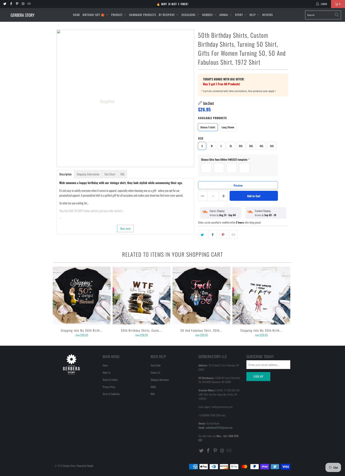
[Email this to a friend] (233, 234)
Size (200, 138)
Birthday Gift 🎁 (94, 15)
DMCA (153, 387)
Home (76, 15)
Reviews (267, 15)
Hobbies (208, 15)
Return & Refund (110, 380)
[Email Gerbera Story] (29, 4)
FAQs (153, 394)
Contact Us (155, 372)
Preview (238, 185)
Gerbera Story (69, 466)
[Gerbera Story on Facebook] (10, 4)
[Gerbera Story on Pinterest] (17, 4)
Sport (239, 15)
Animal (224, 15)
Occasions (188, 15)
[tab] (65, 174)
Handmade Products (142, 15)
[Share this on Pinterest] (223, 234)
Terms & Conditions (111, 394)
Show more (125, 228)
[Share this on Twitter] (202, 234)
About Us (107, 372)
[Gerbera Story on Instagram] (23, 4)
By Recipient (167, 15)
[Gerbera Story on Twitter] (4, 4)
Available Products (212, 118)
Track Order (156, 365)
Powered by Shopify (84, 466)
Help (253, 15)
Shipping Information (160, 380)
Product (117, 15)
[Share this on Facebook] (212, 234)
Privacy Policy (109, 387)
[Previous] (58, 302)
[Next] (286, 302)
